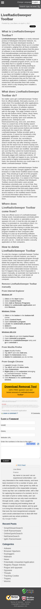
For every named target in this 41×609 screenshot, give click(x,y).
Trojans (7, 578)
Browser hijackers (12, 551)
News (6, 559)
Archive (28, 602)
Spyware (8, 570)
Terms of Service (17, 602)
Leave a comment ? (10, 413)
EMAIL (3, 431)
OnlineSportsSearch (13, 533)
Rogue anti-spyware (13, 567)
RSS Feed (21, 465)
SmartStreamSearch (13, 528)
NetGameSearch (11, 536)
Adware (7, 548)
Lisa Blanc (14, 23)
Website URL (6, 437)
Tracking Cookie (11, 576)
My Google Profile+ (9, 519)
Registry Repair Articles (15, 565)
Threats (7, 573)
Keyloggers (9, 554)
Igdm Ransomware (12, 539)
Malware (8, 556)
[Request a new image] (38, 444)
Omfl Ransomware (12, 531)
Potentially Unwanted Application (14, 411)
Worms (7, 581)
